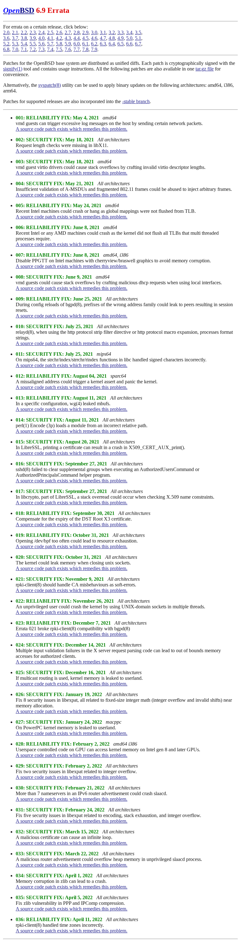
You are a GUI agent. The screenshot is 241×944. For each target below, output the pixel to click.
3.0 (94, 32)
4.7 (103, 38)
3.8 (24, 38)
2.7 (68, 32)
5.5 (32, 43)
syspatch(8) (49, 85)
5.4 (24, 43)
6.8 (6, 49)
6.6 (129, 43)
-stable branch (136, 101)
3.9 (32, 38)
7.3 (41, 49)
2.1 (15, 32)
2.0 (6, 32)
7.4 (50, 49)
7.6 (68, 49)
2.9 (85, 32)
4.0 (41, 38)
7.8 (85, 49)
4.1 (50, 38)
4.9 (120, 38)
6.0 (76, 43)
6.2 (94, 43)
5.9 (68, 43)
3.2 (112, 32)
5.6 (41, 43)
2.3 (32, 32)
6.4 (112, 43)
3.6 (6, 38)
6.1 (85, 43)
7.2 (32, 49)
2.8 (76, 32)
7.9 (94, 49)
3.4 (129, 32)
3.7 (15, 38)
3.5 (138, 32)
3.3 (120, 32)
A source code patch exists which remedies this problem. (71, 129)
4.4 (76, 38)
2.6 (59, 32)
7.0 (15, 49)
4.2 (59, 38)
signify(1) (12, 68)
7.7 (76, 49)
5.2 (6, 43)
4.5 (85, 38)
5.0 (129, 38)
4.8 (112, 38)
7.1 (24, 49)
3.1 (103, 32)
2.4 (41, 32)
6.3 (103, 43)
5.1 (138, 38)
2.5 (50, 32)
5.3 (15, 43)
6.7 (138, 43)
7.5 (59, 49)
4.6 (94, 38)
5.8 (59, 43)
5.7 (50, 43)
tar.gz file (204, 68)
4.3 (68, 38)
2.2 (24, 32)
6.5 (120, 43)
